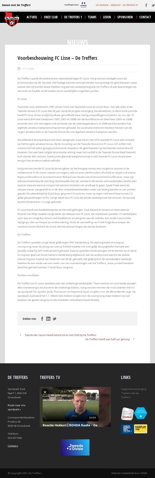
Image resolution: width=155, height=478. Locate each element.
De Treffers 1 (73, 17)
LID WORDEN (102, 5)
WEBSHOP (115, 5)
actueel (32, 17)
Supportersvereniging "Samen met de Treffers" (133, 393)
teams (92, 17)
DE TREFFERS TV (130, 5)
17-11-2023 (28, 68)
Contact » (13, 445)
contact (145, 17)
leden (107, 17)
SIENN (143, 473)
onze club (51, 17)
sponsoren (125, 17)
